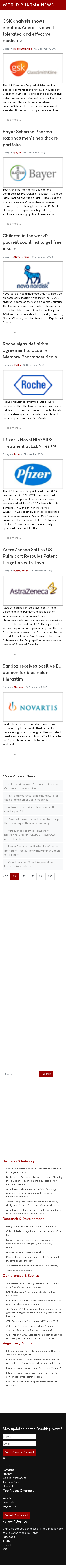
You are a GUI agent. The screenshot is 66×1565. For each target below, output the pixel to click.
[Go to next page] (56, 874)
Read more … (13, 119)
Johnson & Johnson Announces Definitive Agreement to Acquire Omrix (31, 786)
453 (32, 876)
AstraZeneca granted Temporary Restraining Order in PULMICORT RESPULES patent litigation (30, 834)
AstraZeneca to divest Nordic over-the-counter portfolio (30, 809)
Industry (7, 1497)
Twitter (7, 1541)
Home (6, 1465)
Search (47, 1073)
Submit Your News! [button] (16, 1515)
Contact (8, 1486)
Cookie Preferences (14, 1477)
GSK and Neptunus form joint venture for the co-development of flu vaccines (31, 797)
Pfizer (17, 454)
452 (23, 876)
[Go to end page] (61, 874)
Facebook (9, 1536)
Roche (17, 365)
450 (5, 876)
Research (8, 1501)
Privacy (7, 1473)
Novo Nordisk (21, 256)
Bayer (17, 152)
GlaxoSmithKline (23, 48)
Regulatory (9, 1506)
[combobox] (21, 1074)
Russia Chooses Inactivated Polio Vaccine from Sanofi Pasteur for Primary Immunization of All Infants (32, 850)
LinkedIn (7, 1545)
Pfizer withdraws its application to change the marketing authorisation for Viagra (32, 821)
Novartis (18, 687)
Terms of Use (11, 1481)
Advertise (8, 1469)
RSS (5, 1549)
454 (41, 876)
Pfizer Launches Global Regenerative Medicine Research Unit (28, 864)
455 (50, 876)
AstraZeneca (21, 570)
